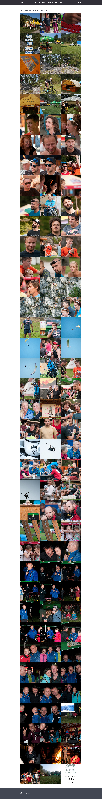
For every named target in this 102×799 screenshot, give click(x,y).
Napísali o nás (66, 792)
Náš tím (59, 792)
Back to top (78, 792)
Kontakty (53, 792)
